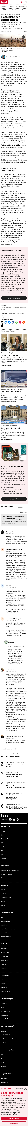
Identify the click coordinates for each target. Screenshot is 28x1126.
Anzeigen (3, 1066)
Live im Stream (5, 1011)
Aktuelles (3, 890)
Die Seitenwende (6, 897)
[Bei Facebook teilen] (13, 322)
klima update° (5, 956)
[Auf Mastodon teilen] (6, 322)
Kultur (2, 843)
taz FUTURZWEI (5, 1035)
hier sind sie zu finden (9, 523)
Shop (2, 1062)
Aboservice (4, 1082)
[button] (26, 2)
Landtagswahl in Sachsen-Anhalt (10, 870)
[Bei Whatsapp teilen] (16, 322)
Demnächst (4, 1003)
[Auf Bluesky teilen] (9, 322)
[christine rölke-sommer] (2, 532)
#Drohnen (9, 307)
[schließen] (25, 1088)
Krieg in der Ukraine (6, 874)
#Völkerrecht (16, 307)
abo (2, 917)
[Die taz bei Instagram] (18, 820)
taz (5, 815)
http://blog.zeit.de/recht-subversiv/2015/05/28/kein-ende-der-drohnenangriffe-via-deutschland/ (16, 541)
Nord (2, 854)
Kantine (3, 1059)
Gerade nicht (19, 1088)
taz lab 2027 (4, 1019)
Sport (2, 846)
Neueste (20, 507)
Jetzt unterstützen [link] (14, 298)
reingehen (4, 968)
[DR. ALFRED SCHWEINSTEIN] (2, 736)
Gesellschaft (4, 839)
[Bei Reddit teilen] (23, 322)
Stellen (3, 901)
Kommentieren (12, 313)
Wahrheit (3, 858)
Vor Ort (3, 1007)
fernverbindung (5, 952)
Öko (2, 835)
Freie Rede (4, 964)
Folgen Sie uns (4, 819)
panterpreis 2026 (6, 936)
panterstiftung (5, 933)
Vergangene (4, 1015)
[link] (10, 6)
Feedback (4, 1078)
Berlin (2, 850)
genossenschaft (5, 921)
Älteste (25, 507)
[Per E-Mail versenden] (2, 322)
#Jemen (3, 307)
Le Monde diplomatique (8, 1039)
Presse (3, 905)
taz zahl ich (4, 925)
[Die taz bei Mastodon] (10, 820)
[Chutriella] (6, 642)
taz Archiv (4, 1043)
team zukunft (4, 980)
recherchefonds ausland (8, 929)
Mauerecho (4, 960)
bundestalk (4, 948)
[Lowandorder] (2, 670)
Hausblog (4, 894)
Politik (3, 831)
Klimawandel (4, 878)
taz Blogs (3, 1031)
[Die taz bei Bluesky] (14, 820)
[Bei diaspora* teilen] (20, 322)
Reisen (3, 1055)
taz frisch (3, 984)
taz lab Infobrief (5, 991)
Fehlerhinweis (20, 313)
